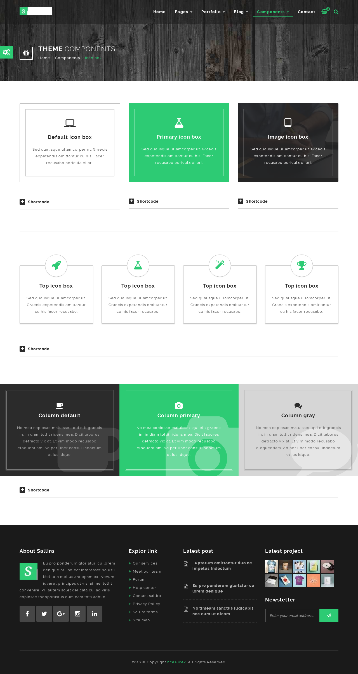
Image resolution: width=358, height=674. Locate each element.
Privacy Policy (146, 604)
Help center (144, 588)
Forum (139, 579)
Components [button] (271, 12)
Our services (145, 563)
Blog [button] (240, 12)
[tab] (70, 204)
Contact (306, 12)
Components (67, 58)
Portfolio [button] (211, 12)
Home (159, 12)
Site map (141, 620)
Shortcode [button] (39, 202)
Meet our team (147, 571)
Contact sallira (147, 596)
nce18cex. (177, 662)
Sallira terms (145, 612)
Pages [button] (182, 12)
